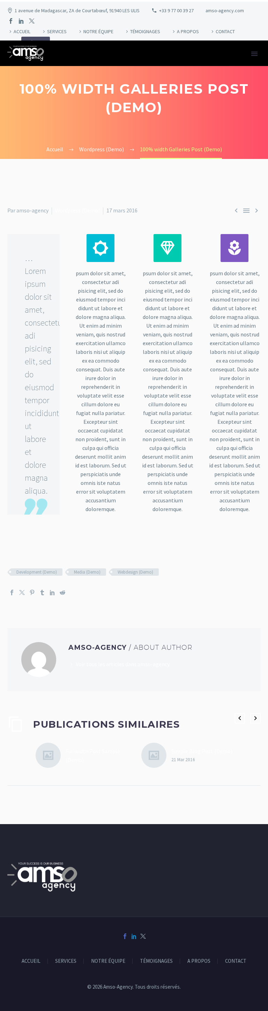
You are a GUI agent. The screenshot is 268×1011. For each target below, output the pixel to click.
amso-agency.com (225, 10)
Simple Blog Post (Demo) (201, 751)
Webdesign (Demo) (135, 572)
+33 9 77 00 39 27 (176, 10)
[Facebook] (11, 21)
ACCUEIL (22, 31)
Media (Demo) (87, 572)
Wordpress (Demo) (77, 210)
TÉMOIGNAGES (145, 31)
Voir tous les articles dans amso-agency (123, 664)
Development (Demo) (36, 572)
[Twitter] (32, 21)
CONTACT (225, 31)
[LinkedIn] (21, 21)
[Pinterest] (32, 592)
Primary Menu (254, 54)
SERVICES (57, 31)
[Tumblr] (42, 592)
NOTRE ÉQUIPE (98, 31)
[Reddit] (62, 592)
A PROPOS (188, 31)
